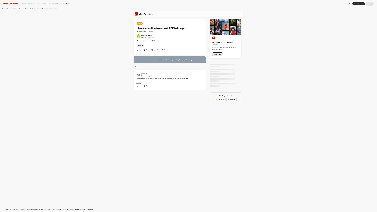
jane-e (143, 73)
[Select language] (350, 3)
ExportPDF (140, 45)
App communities (11, 8)
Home (3, 8)
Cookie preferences (56, 209)
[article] (169, 80)
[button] (358, 3)
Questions (32, 8)
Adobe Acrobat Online (22, 8)
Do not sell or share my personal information (74, 209)
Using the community (32, 209)
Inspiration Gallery (65, 4)
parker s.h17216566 (146, 35)
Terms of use (42, 209)
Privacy (48, 209)
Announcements (41, 4)
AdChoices (90, 209)
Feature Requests (53, 4)
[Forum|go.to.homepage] (10, 3)
